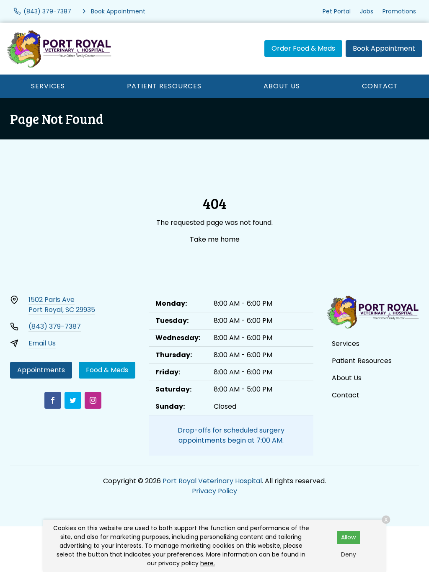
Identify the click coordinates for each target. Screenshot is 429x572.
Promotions (399, 11)
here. (207, 563)
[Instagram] (93, 400)
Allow (348, 537)
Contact (380, 86)
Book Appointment (384, 48)
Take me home (215, 239)
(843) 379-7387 (54, 326)
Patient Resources (164, 86)
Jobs (366, 11)
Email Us (42, 343)
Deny (348, 554)
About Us (282, 86)
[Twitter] (73, 400)
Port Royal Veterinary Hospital (212, 481)
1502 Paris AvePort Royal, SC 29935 (61, 304)
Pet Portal (337, 11)
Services (48, 86)
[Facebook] (52, 400)
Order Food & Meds (303, 48)
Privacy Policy (214, 491)
